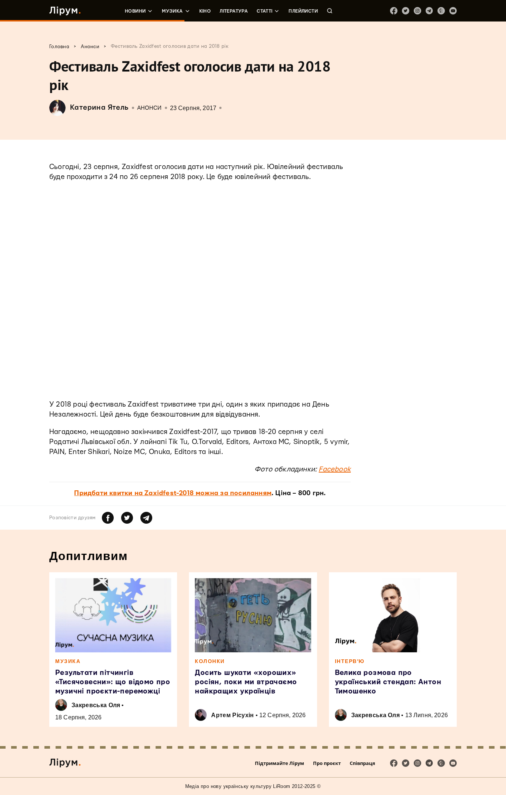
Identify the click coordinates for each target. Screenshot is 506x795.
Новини (135, 11)
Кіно (205, 11)
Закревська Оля (95, 705)
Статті (264, 11)
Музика (172, 11)
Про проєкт (327, 763)
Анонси (149, 108)
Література (234, 11)
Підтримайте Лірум (279, 763)
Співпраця (362, 763)
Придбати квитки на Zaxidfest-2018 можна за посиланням (173, 493)
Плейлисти (303, 11)
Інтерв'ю (349, 661)
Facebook (335, 469)
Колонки (210, 661)
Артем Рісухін (232, 715)
